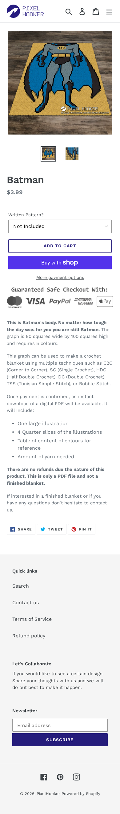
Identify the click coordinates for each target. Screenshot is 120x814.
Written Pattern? (26, 214)
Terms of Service (32, 619)
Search (20, 586)
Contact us (25, 602)
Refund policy (28, 636)
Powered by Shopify (81, 793)
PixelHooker (48, 793)
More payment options (60, 277)
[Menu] (109, 11)
